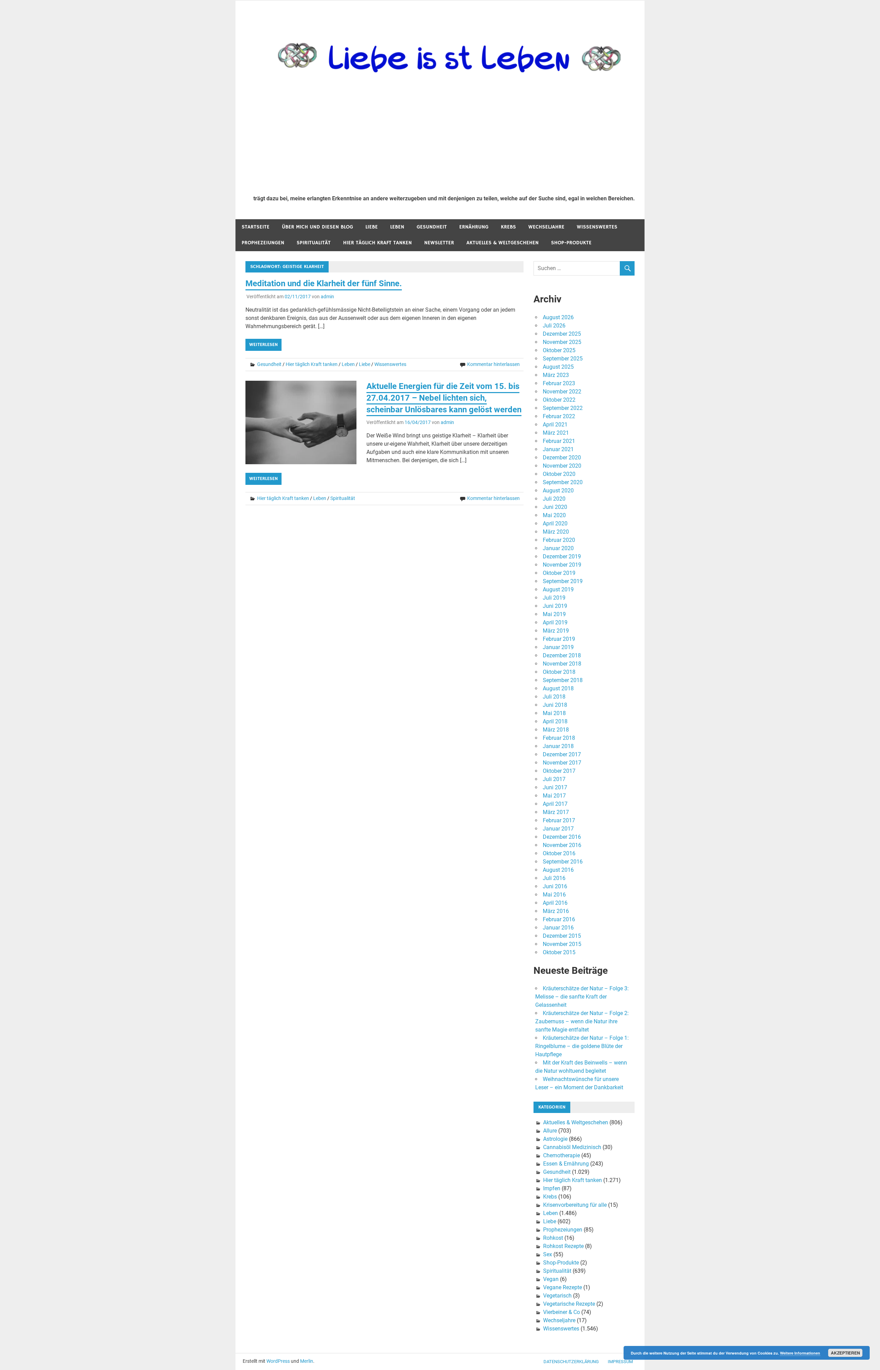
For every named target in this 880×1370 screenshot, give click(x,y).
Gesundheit (432, 227)
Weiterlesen (263, 345)
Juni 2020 (555, 507)
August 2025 (558, 367)
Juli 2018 (554, 696)
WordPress (278, 1361)
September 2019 (563, 581)
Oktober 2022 (559, 400)
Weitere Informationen (800, 1353)
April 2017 (555, 804)
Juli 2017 (554, 779)
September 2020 (563, 482)
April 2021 (555, 424)
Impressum (620, 1361)
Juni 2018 (555, 705)
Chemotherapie (561, 1155)
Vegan (551, 1279)
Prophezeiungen (263, 243)
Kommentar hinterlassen (493, 364)
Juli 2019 (554, 597)
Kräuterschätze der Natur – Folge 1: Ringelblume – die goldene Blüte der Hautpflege (582, 1046)
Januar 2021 (558, 449)
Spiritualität (314, 243)
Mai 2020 (554, 515)
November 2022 (562, 391)
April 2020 (555, 523)
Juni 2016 (555, 886)
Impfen (551, 1188)
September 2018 (563, 680)
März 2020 (556, 531)
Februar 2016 (559, 919)
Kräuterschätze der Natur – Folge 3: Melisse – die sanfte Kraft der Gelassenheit (582, 996)
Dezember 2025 (562, 334)
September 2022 (563, 408)
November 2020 (562, 466)
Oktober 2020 (559, 474)
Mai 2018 (554, 713)
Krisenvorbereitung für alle (575, 1205)
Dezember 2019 (562, 556)
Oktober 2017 (559, 771)
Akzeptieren (845, 1353)
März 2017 (556, 812)
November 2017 (562, 762)
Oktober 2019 (559, 573)
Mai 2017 (554, 795)
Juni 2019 (555, 606)
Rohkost (553, 1238)
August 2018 (558, 688)
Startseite (256, 227)
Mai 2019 (554, 614)
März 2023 (556, 375)
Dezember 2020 (562, 457)
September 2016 (563, 861)
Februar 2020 (559, 540)
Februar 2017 (559, 820)
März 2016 (556, 911)
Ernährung (473, 227)
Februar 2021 (559, 441)
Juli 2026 (554, 325)
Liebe (371, 227)
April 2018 (555, 721)
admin (327, 296)
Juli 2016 (554, 878)
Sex (547, 1254)
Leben (397, 227)
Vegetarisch (557, 1295)
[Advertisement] (444, 138)
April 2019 (555, 622)
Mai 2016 (554, 894)
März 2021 (556, 433)
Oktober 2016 (559, 853)
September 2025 (563, 358)
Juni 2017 (555, 787)
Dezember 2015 (562, 936)
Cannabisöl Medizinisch (572, 1147)
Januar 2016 (558, 927)
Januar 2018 (558, 746)
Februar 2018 (559, 738)
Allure (550, 1130)
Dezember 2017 (562, 754)
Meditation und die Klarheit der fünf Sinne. (323, 283)
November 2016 (562, 845)
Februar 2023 (559, 383)
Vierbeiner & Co (561, 1312)
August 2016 (558, 870)
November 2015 (562, 944)
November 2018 (562, 663)
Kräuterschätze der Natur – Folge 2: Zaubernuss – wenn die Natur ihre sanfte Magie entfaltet (582, 1021)
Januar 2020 (558, 548)
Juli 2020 (554, 498)
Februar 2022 (559, 416)
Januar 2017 (558, 828)
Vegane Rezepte (562, 1287)
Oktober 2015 (559, 952)
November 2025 (562, 342)
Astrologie (555, 1139)
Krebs (508, 227)
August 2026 (558, 317)
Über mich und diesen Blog (317, 227)
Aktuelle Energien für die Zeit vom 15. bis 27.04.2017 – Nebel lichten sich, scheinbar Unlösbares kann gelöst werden (443, 397)
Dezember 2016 (562, 837)
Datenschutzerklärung (571, 1361)
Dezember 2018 (562, 655)
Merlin (306, 1361)
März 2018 (556, 729)
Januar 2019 (558, 647)
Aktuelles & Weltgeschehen (502, 243)
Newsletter (439, 243)
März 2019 (556, 630)
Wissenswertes (597, 227)
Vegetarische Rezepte (569, 1304)
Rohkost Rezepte (563, 1246)
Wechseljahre (546, 227)
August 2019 (558, 589)
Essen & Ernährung (566, 1163)
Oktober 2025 (559, 350)
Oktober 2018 (559, 672)
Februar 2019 (559, 639)
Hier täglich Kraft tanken (377, 243)
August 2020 (558, 490)
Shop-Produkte (571, 243)
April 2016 (555, 903)
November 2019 (562, 564)
